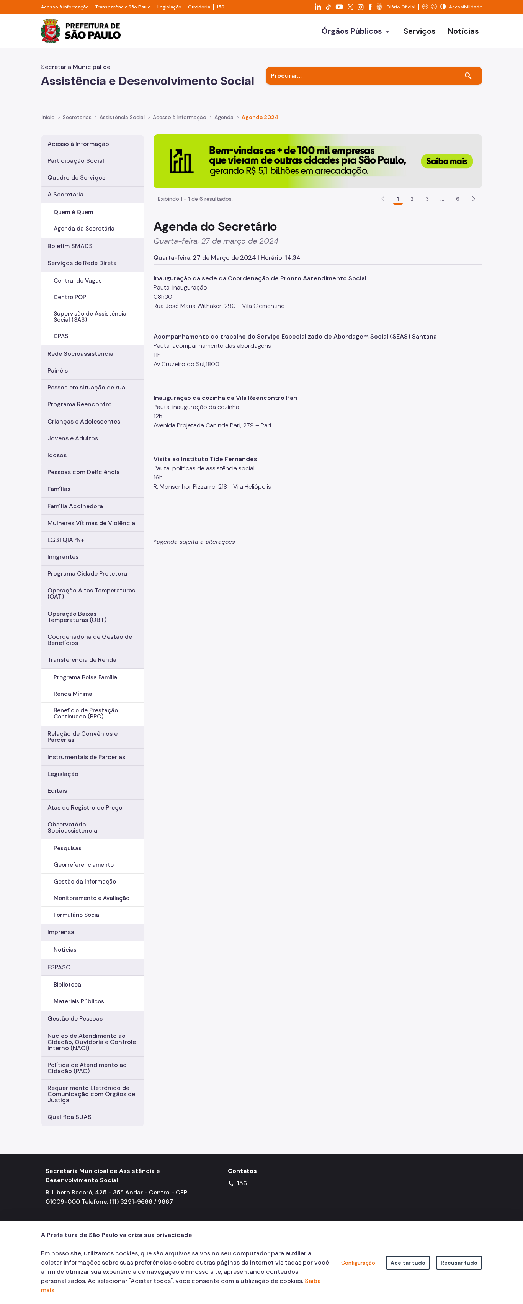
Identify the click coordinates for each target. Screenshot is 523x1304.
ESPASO (59, 967)
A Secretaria (65, 194)
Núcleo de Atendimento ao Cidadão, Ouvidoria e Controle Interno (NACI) (91, 1042)
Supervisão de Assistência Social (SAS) (90, 316)
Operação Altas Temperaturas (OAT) (91, 593)
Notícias (65, 950)
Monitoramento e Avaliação (91, 898)
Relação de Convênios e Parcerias (82, 737)
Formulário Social (77, 915)
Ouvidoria (199, 7)
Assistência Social (122, 117)
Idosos (57, 455)
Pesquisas (68, 848)
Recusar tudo (459, 1262)
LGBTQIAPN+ (65, 540)
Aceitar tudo (408, 1262)
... (442, 198)
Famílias (58, 489)
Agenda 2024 (260, 117)
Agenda (224, 117)
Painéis (57, 370)
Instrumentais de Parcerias (86, 757)
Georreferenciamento (84, 865)
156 (220, 7)
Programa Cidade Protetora (87, 573)
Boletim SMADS (70, 246)
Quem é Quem (73, 212)
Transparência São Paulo (123, 7)
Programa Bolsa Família (85, 677)
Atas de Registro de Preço (85, 807)
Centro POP (70, 297)
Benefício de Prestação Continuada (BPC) (86, 713)
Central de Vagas (78, 281)
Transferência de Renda (81, 660)
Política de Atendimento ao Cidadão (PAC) (87, 1068)
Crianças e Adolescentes (83, 421)
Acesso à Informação (179, 117)
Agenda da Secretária (84, 228)
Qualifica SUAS (69, 1117)
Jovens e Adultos (72, 438)
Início (48, 117)
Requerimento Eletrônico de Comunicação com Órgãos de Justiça (91, 1094)
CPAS (61, 336)
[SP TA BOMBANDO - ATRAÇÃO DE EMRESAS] (318, 161)
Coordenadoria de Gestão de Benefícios (89, 640)
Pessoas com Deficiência (83, 472)
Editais (57, 791)
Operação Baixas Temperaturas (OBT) (76, 617)
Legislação (169, 7)
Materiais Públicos (79, 1001)
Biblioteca (67, 984)
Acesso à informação (65, 7)
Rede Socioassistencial (81, 354)
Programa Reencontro (79, 404)
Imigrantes (62, 557)
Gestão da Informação (85, 881)
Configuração (358, 1262)
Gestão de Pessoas (75, 1018)
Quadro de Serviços (76, 177)
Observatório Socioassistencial (73, 827)
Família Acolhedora (75, 506)
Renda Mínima (73, 694)
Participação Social (75, 161)
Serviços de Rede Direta (82, 263)
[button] (474, 199)
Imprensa (60, 932)
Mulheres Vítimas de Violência (91, 523)
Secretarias (77, 117)
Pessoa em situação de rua (86, 387)
